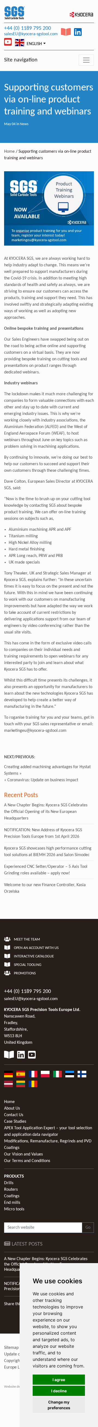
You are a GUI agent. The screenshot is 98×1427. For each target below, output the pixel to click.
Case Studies (15, 1121)
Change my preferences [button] (59, 1405)
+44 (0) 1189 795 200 (27, 28)
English (34, 44)
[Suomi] (82, 1074)
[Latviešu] (8, 1084)
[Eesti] (69, 1074)
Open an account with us (36, 948)
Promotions (24, 973)
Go (87, 1227)
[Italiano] (57, 1074)
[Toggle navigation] (86, 60)
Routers (11, 1189)
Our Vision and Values (23, 1154)
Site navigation (21, 60)
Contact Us (13, 1115)
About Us (12, 1108)
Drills (8, 1183)
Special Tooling (27, 965)
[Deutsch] (8, 1074)
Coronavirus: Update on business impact (42, 780)
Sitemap (11, 1348)
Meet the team (26, 939)
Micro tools (14, 1209)
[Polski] (45, 1074)
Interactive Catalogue (33, 956)
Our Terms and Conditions (27, 1161)
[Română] (33, 1084)
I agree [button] (59, 1379)
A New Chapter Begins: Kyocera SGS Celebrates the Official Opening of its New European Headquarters (45, 812)
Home (9, 151)
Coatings (11, 1196)
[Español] (20, 1074)
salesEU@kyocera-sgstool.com (31, 34)
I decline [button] (59, 1390)
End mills (12, 1203)
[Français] (33, 1074)
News (24, 124)
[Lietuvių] (20, 1084)
